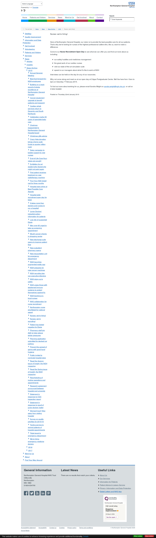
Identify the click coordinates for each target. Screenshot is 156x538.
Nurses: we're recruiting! (34, 320)
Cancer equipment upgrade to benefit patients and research (36, 100)
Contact (100, 17)
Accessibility (43, 528)
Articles (29, 61)
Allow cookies (138, 536)
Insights (30, 64)
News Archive (51, 29)
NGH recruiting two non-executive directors (37, 274)
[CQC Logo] (111, 500)
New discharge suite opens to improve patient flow (37, 242)
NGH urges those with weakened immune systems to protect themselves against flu (37, 289)
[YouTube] (37, 495)
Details (85, 536)
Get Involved (82, 17)
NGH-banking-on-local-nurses (36, 296)
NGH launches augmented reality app (36, 263)
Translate (35, 7)
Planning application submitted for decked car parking (37, 341)
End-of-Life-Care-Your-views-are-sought (37, 159)
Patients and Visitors (38, 17)
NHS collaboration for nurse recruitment (37, 302)
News (60, 17)
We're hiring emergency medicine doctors (36, 441)
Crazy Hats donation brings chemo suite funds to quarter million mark (37, 143)
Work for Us (69, 17)
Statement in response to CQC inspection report (34, 396)
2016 (30, 447)
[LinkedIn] (43, 495)
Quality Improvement (33, 37)
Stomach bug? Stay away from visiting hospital (36, 413)
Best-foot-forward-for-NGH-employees (37, 79)
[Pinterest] (48, 495)
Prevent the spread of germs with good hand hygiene (37, 349)
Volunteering (30, 49)
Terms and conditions (86, 528)
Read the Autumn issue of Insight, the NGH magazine (37, 363)
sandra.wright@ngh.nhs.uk (114, 86)
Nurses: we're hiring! (38, 315)
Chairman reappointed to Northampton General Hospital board (36, 129)
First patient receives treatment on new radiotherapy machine (37, 175)
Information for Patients (109, 481)
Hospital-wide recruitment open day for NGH (37, 197)
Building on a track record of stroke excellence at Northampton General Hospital (36, 89)
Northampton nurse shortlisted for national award (36, 309)
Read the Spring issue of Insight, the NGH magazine (37, 371)
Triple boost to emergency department (37, 434)
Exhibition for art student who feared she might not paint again (37, 166)
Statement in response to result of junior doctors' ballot (36, 405)
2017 (30, 450)
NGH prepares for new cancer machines (36, 268)
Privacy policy (71, 528)
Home (24, 17)
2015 (59, 29)
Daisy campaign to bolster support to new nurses (36, 152)
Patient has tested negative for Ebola (36, 325)
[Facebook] (26, 495)
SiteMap (28, 33)
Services (51, 17)
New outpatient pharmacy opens (35, 249)
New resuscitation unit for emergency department (37, 256)
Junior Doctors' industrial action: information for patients (37, 214)
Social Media (25, 531)
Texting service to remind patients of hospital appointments (36, 427)
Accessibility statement (28, 528)
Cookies (62, 528)
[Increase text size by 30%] (24, 10)
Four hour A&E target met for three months (37, 181)
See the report (110, 517)
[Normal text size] (22, 10)
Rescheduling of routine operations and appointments (36, 380)
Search (111, 16)
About (91, 17)
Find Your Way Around (33, 460)
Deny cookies (149, 536)
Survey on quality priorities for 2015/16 (36, 420)
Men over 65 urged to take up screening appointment (37, 228)
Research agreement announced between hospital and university (37, 388)
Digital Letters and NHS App (111, 491)
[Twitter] (32, 495)
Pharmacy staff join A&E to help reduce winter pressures (36, 333)
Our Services (105, 478)
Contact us (52, 528)
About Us (103, 475)
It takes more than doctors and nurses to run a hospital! (36, 205)
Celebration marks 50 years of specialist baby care (37, 119)
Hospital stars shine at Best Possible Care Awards (37, 189)
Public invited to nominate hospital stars (37, 356)
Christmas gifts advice (38, 136)
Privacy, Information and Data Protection (115, 488)
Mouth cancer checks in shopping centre (37, 234)
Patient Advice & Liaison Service (112, 485)
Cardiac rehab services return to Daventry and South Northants (35, 110)
